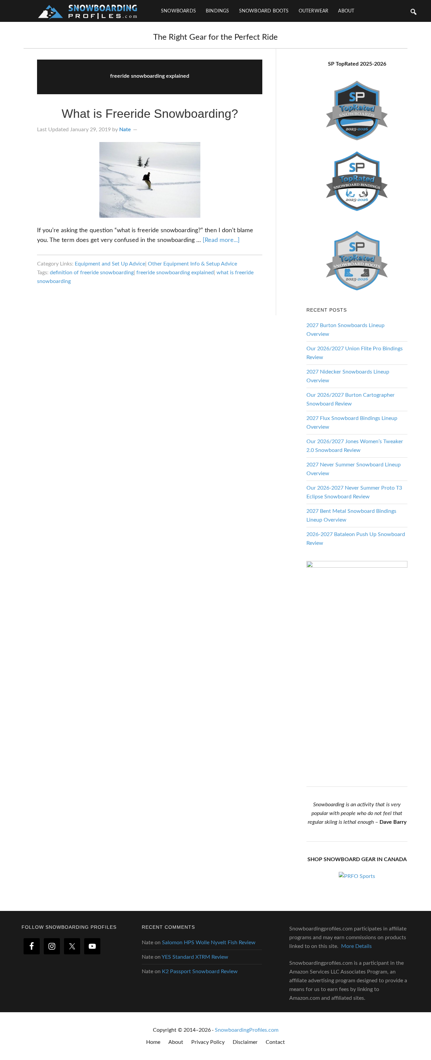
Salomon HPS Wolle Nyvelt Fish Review (209, 942)
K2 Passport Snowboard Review (200, 971)
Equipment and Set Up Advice (110, 264)
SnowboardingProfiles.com (246, 1030)
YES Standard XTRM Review (195, 957)
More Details (356, 946)
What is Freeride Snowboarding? (150, 113)
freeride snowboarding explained (175, 272)
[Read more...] (221, 240)
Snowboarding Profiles (87, 11)
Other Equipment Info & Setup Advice (192, 264)
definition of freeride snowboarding (92, 272)
